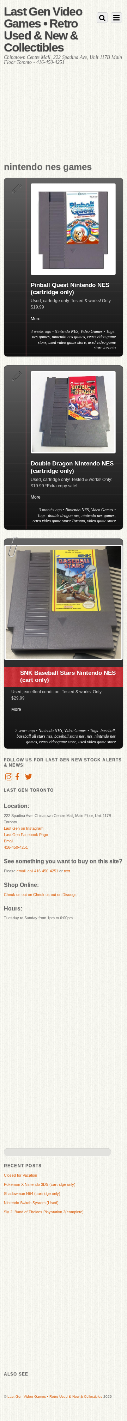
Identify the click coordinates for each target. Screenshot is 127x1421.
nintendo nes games (68, 336)
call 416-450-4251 (43, 871)
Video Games (91, 331)
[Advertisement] (63, 120)
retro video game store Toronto (58, 520)
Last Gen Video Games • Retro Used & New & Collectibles (54, 1396)
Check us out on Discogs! (55, 894)
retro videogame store (57, 741)
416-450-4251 (16, 847)
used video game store (67, 342)
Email (8, 841)
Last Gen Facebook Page (26, 835)
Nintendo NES (66, 331)
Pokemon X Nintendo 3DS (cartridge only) (39, 1184)
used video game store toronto (102, 345)
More (36, 318)
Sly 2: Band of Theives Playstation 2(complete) (44, 1212)
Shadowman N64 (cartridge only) (32, 1193)
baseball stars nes (69, 736)
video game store (101, 520)
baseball (108, 730)
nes (89, 736)
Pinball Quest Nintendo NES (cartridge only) (70, 288)
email (21, 871)
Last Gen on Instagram (23, 828)
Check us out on (18, 894)
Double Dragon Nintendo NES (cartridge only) (72, 467)
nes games (41, 336)
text (67, 871)
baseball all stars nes (34, 736)
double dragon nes (63, 515)
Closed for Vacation (20, 1175)
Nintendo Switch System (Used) (31, 1203)
